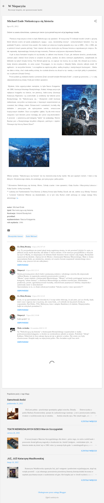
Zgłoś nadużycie (52, 497)
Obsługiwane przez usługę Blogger (52, 492)
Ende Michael (31, 236)
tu (17, 198)
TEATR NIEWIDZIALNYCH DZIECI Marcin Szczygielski (35, 429)
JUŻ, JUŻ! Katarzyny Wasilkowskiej (25, 458)
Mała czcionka (23, 328)
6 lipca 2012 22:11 (32, 270)
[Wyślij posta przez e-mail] (8, 231)
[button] (95, 21)
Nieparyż (21, 270)
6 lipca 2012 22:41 (38, 296)
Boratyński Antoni (15, 236)
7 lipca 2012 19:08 (32, 315)
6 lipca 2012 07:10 (38, 247)
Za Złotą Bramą (24, 247)
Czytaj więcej (89, 421)
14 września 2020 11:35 (38, 328)
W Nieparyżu (16, 6)
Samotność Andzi (16, 399)
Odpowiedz (22, 265)
